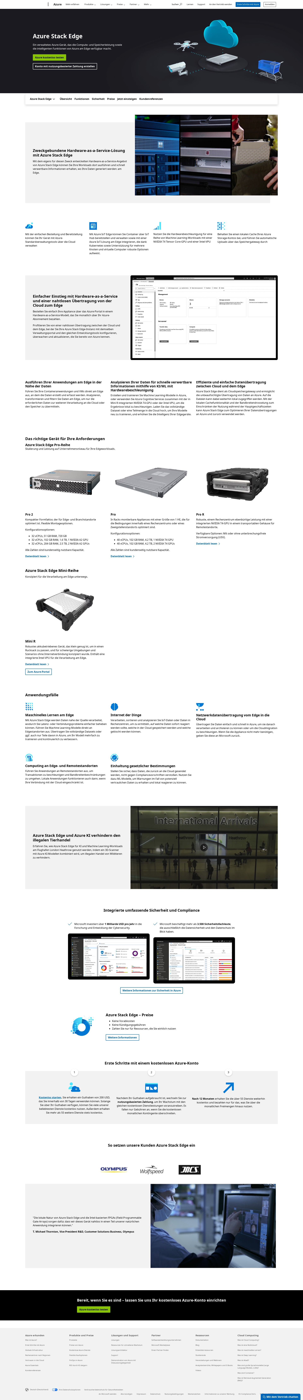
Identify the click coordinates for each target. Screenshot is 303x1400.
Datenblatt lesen (35, 556)
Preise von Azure (76, 1345)
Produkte (88, 4)
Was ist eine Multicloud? (247, 1345)
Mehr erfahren (72, 4)
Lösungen (105, 4)
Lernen (190, 4)
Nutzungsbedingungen (174, 1394)
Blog (197, 1345)
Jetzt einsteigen (127, 99)
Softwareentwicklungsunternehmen (166, 1340)
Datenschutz (155, 1394)
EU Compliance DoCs (247, 1394)
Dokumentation (202, 1340)
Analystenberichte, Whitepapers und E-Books (214, 1365)
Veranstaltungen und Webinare (208, 1360)
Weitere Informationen (122, 1037)
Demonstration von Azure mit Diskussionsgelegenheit (123, 1361)
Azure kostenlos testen (49, 57)
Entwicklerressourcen (204, 1350)
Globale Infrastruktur (34, 1350)
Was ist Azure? (31, 1340)
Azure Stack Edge (40, 99)
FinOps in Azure (75, 1360)
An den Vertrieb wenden (220, 4)
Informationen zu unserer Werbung (219, 1394)
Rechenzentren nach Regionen (37, 1355)
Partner (133, 4)
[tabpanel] (150, 1226)
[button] (204, 847)
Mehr (146, 4)
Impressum (141, 1394)
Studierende (201, 1355)
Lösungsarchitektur (119, 1350)
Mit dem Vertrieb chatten (282, 1397)
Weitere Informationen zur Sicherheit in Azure (151, 990)
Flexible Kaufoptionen (78, 1355)
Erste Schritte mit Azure (248, 4)
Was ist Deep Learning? (247, 1355)
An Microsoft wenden (107, 1394)
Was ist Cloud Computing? (248, 1340)
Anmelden (270, 4)
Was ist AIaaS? (243, 1360)
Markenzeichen (194, 1394)
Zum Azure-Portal (38, 671)
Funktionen (81, 99)
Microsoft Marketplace (161, 1345)
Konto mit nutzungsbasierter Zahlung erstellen (65, 66)
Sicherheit (98, 99)
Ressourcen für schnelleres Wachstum (126, 1345)
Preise (120, 4)
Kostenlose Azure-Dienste (79, 1350)
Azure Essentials (31, 1365)
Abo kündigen (126, 1394)
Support (201, 4)
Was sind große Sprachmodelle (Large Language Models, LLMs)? (253, 1366)
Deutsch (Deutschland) (39, 1389)
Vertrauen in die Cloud (34, 1360)
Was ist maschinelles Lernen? (249, 1350)
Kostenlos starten (50, 1097)
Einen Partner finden (160, 1350)
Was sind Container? (246, 1373)
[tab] (114, 1170)
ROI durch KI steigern (78, 1365)
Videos (198, 1370)
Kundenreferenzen (151, 99)
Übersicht (66, 99)
